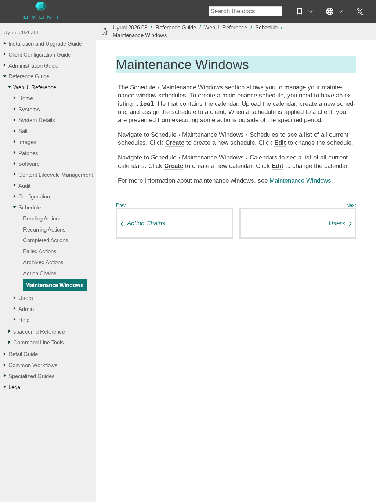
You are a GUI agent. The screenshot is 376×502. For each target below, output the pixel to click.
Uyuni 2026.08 (20, 32)
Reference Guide (28, 76)
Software (29, 164)
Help (23, 320)
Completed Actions (45, 240)
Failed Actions (40, 251)
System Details (36, 120)
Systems (29, 109)
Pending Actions (42, 218)
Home (25, 98)
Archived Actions (43, 262)
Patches (28, 153)
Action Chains (40, 273)
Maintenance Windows (54, 285)
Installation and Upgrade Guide (45, 43)
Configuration (34, 196)
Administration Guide (33, 65)
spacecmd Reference (39, 332)
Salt (23, 131)
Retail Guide (23, 354)
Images (27, 142)
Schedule (29, 207)
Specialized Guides (31, 376)
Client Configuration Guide (39, 54)
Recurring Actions (44, 229)
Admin (26, 309)
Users (25, 298)
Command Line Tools (38, 342)
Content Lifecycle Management (55, 175)
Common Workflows (33, 365)
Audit (24, 186)
